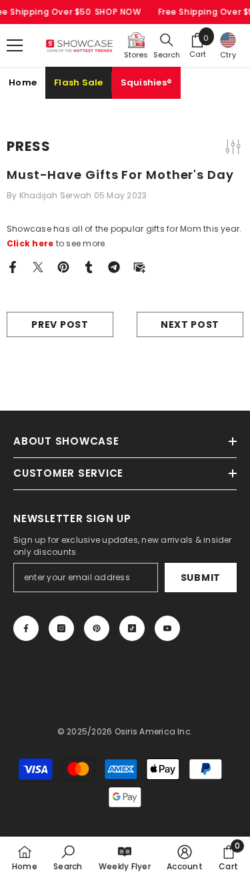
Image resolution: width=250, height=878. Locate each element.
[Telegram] (114, 266)
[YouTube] (167, 628)
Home (23, 82)
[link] (67, 857)
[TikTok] (132, 628)
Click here (30, 243)
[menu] (15, 45)
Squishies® (147, 82)
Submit (201, 577)
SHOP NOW (118, 11)
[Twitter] (38, 266)
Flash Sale (78, 82)
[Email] (139, 266)
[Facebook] (13, 266)
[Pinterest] (63, 266)
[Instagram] (61, 628)
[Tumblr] (89, 266)
